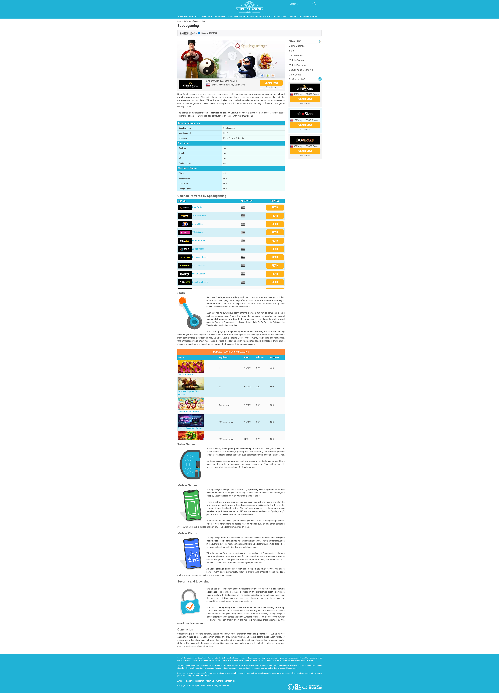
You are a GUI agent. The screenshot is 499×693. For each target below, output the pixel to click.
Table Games (296, 55)
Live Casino (232, 17)
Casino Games (279, 17)
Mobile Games (296, 60)
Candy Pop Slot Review (188, 411)
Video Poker (219, 17)
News (314, 17)
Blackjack (207, 17)
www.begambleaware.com (287, 668)
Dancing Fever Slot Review (190, 428)
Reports (190, 681)
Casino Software (184, 21)
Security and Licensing (301, 69)
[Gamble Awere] (305, 687)
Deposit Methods (263, 17)
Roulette (188, 17)
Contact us (230, 681)
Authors (219, 681)
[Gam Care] (298, 687)
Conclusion (295, 74)
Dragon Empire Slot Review (190, 445)
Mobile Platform (297, 65)
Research (199, 681)
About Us (210, 681)
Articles (181, 681)
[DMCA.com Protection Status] (315, 687)
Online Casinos (246, 17)
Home (180, 17)
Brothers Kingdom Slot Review (188, 393)
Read (275, 207)
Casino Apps (305, 17)
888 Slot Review (185, 374)
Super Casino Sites (202, 685)
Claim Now (271, 82)
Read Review (271, 87)
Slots (198, 17)
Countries (293, 17)
